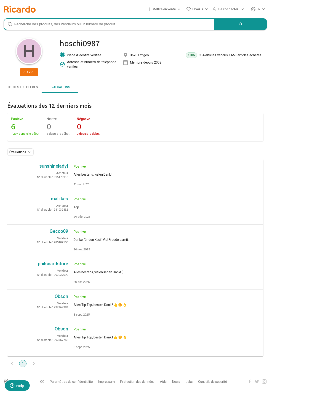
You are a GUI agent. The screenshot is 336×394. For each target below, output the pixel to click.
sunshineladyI (53, 166)
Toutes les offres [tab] (22, 87)
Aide (163, 381)
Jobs (189, 381)
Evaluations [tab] (60, 87)
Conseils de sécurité (212, 381)
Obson (61, 296)
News (176, 381)
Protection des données (137, 381)
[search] (240, 24)
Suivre (29, 72)
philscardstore (53, 263)
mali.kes (59, 198)
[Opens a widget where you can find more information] (17, 386)
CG (42, 381)
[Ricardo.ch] (20, 9)
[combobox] (109, 24)
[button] (165, 9)
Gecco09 (59, 231)
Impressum (106, 381)
